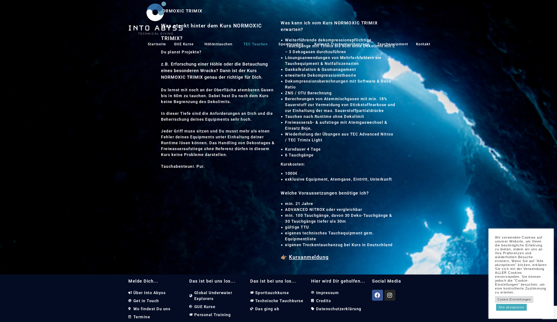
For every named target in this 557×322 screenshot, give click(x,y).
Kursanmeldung (309, 257)
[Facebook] (377, 295)
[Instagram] (389, 295)
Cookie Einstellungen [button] (514, 299)
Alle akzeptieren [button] (511, 307)
